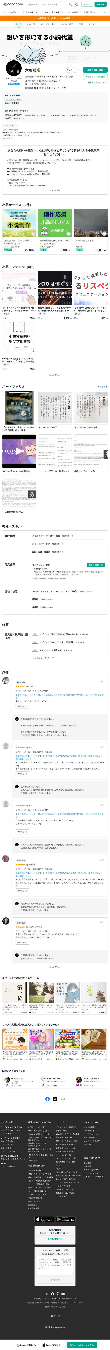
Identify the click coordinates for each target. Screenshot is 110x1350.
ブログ (91, 24)
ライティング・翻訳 (24, 690)
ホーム (19, 24)
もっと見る (56, 190)
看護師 (47, 551)
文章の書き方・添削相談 (42, 751)
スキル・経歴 (67, 24)
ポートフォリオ (48, 24)
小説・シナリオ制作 (40, 690)
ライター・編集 (53, 535)
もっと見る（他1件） (42, 658)
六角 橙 (31, 69)
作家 (48, 543)
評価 (81, 24)
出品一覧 (31, 24)
